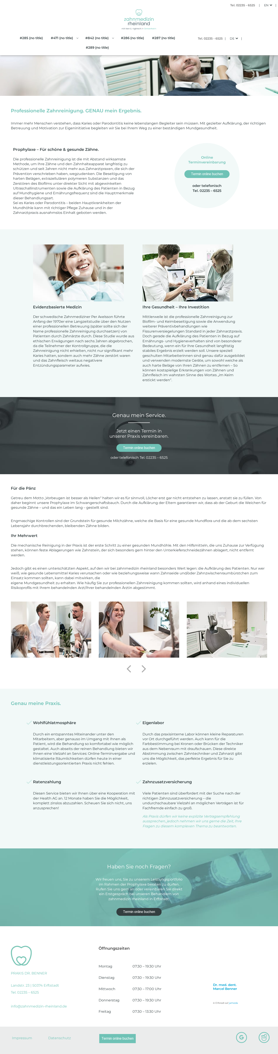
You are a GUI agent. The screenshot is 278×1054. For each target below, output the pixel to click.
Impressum (22, 1038)
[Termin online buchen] (50, 1045)
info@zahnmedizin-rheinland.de (39, 1006)
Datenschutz (59, 1038)
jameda (233, 1002)
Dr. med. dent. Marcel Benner (225, 987)
